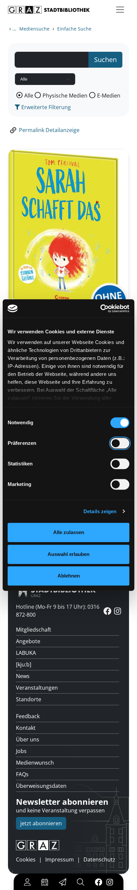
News (23, 676)
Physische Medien (65, 95)
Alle (28, 95)
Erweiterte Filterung (45, 107)
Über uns (27, 739)
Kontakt (26, 727)
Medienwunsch (35, 762)
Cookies (26, 859)
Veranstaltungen (37, 687)
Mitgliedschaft (33, 629)
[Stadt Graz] (68, 845)
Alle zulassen (68, 532)
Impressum (59, 859)
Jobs (21, 751)
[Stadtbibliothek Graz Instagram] (109, 881)
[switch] (119, 443)
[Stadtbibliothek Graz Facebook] (98, 881)
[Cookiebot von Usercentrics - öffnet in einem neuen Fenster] (100, 308)
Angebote (28, 641)
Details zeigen (99, 511)
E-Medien (108, 95)
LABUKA (26, 652)
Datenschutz (99, 859)
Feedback (28, 716)
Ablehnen (69, 576)
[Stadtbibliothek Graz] (49, 9)
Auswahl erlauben (68, 554)
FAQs (22, 774)
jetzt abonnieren (41, 823)
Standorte (28, 699)
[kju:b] (23, 664)
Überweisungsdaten (41, 785)
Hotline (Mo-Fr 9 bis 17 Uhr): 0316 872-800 (57, 610)
